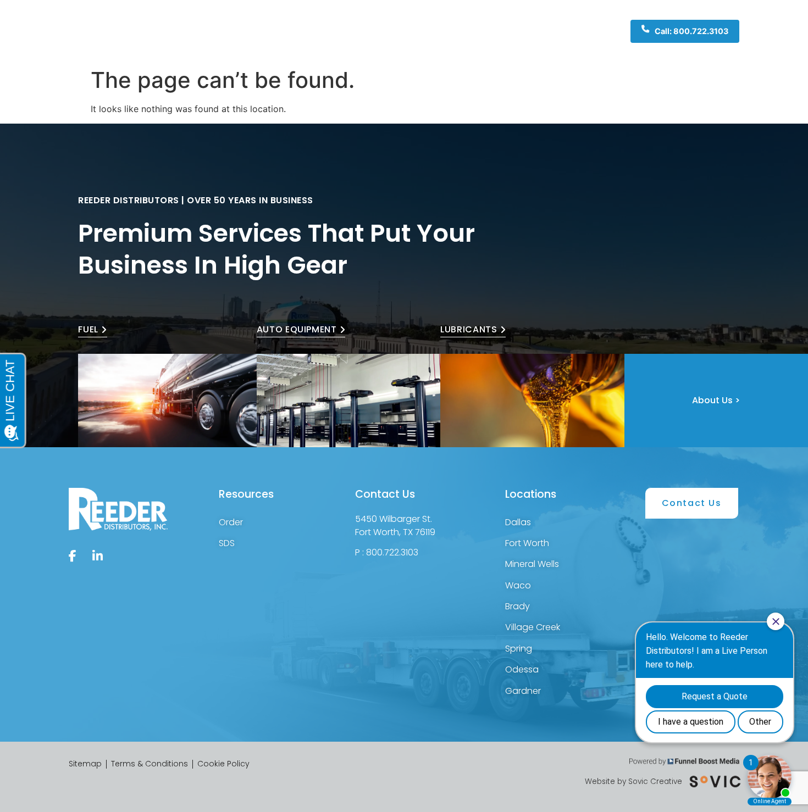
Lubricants (419, 31)
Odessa (522, 669)
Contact (526, 31)
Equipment (352, 31)
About (271, 31)
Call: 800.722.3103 (691, 31)
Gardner (523, 691)
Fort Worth (527, 543)
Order (231, 522)
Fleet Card (474, 31)
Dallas (518, 522)
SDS (227, 543)
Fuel (302, 31)
